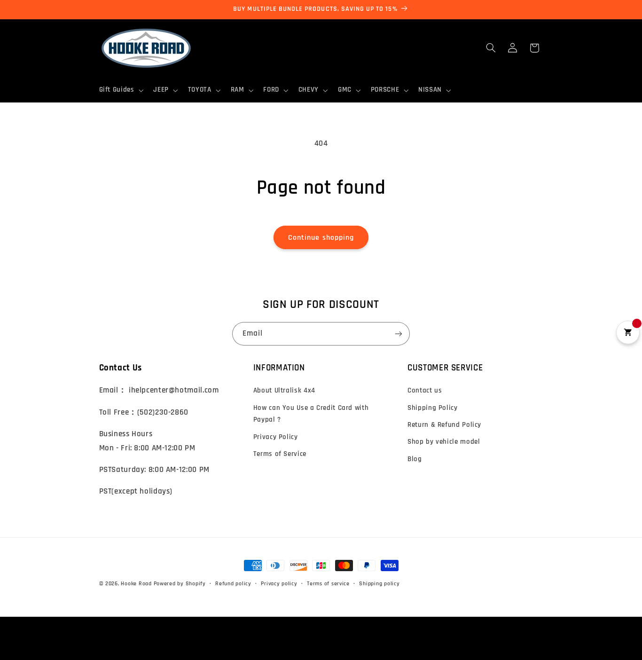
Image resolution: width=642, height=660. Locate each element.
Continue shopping (321, 237)
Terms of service (328, 583)
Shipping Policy (432, 407)
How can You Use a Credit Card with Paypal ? (310, 413)
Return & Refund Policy (444, 424)
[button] (120, 90)
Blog (414, 459)
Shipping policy (379, 583)
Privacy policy (279, 583)
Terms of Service (279, 453)
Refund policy (233, 583)
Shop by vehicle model (443, 441)
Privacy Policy (275, 436)
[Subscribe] (398, 333)
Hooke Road (136, 583)
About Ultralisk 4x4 (284, 390)
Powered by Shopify (180, 583)
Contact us (424, 390)
